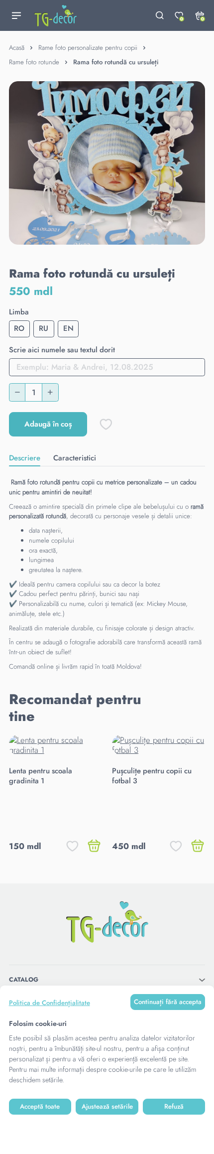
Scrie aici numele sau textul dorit (62, 350)
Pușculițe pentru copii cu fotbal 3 (152, 775)
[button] (185, 708)
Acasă (16, 47)
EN (68, 328)
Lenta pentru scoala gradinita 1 (40, 775)
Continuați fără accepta (168, 1002)
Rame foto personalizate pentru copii (87, 47)
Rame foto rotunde (34, 62)
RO (19, 328)
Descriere (24, 457)
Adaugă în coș (48, 424)
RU (43, 328)
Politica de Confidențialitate (49, 1003)
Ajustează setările (107, 1106)
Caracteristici (74, 457)
